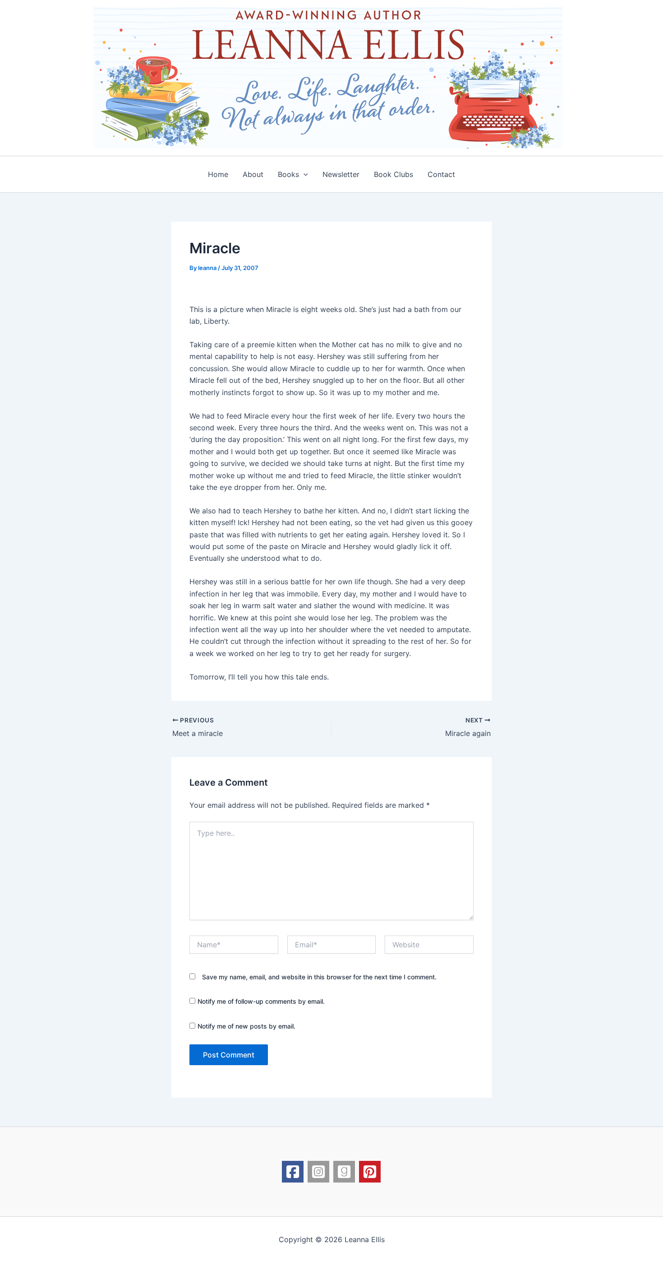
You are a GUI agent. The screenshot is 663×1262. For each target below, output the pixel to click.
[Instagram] (318, 1172)
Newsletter (340, 174)
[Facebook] (293, 1172)
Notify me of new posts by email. (246, 1026)
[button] (303, 174)
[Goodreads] (344, 1172)
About (253, 174)
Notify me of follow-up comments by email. (261, 1001)
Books (288, 174)
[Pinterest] (370, 1172)
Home (218, 174)
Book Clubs (393, 174)
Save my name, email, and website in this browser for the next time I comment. (319, 977)
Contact (441, 174)
